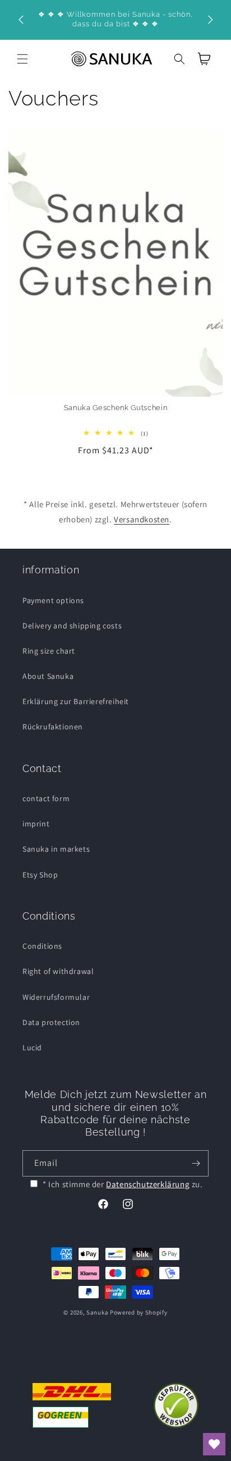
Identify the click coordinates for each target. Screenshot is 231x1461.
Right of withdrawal (58, 971)
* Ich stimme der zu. (123, 1184)
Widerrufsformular (56, 997)
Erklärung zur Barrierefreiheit (75, 701)
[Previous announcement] (20, 19)
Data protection (51, 1022)
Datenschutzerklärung (148, 1184)
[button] (22, 59)
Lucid (32, 1047)
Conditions (42, 946)
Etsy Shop (40, 875)
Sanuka (97, 1312)
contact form (46, 798)
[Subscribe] (195, 1163)
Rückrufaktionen (52, 727)
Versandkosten (141, 519)
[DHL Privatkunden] (72, 1405)
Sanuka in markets (56, 849)
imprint (35, 824)
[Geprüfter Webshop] (176, 1405)
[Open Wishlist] (214, 1444)
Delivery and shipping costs (72, 626)
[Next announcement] (210, 19)
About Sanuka (47, 676)
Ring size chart (48, 651)
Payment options (53, 600)
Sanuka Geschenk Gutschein (116, 407)
